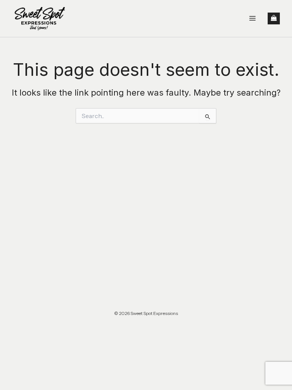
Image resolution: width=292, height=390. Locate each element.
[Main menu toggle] (252, 18)
